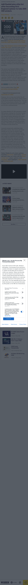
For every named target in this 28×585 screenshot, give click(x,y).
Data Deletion (5, 324)
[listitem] (14, 289)
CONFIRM (8, 318)
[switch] (22, 292)
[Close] (24, 260)
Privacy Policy (22, 324)
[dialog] (14, 292)
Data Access (14, 324)
